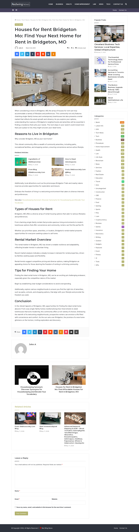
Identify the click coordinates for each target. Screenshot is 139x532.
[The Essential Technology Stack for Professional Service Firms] (100, 60)
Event (98, 251)
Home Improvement (82, 4)
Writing (98, 237)
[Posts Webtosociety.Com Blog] (25, 418)
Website (54, 499)
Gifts (97, 265)
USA (97, 129)
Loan (97, 216)
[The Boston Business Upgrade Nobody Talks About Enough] (100, 88)
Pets (97, 213)
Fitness (98, 254)
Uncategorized (101, 188)
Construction (100, 192)
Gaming (98, 206)
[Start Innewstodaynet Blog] (50, 418)
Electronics (99, 234)
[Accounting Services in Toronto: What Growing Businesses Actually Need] (100, 73)
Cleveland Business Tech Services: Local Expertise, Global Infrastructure (107, 47)
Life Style (99, 157)
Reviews (99, 223)
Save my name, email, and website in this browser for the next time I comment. (44, 507)
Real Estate (100, 174)
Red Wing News (47, 528)
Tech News (25, 20)
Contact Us (118, 4)
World (98, 122)
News (101, 4)
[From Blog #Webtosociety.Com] (21, 172)
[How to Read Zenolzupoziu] (58, 162)
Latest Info (99, 126)
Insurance (99, 230)
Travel (98, 181)
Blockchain (99, 160)
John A (21, 48)
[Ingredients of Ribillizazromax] (21, 162)
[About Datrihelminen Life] (100, 101)
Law (94, 4)
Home (51, 4)
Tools (97, 261)
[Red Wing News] (20, 4)
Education (99, 178)
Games (98, 227)
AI (96, 258)
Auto (97, 185)
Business (59, 4)
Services (99, 167)
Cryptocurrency (101, 220)
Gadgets (99, 244)
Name (17, 491)
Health (69, 4)
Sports (98, 209)
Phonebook (99, 143)
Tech (108, 4)
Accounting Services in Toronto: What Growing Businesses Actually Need (116, 74)
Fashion (98, 171)
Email (17, 499)
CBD (97, 195)
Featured (99, 247)
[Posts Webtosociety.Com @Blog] (58, 172)
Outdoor (98, 241)
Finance (98, 199)
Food (97, 202)
